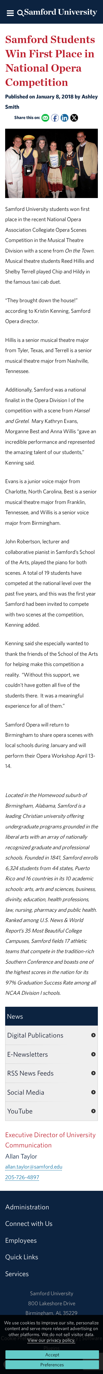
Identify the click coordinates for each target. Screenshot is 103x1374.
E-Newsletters (27, 1054)
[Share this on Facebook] (55, 118)
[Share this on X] (74, 118)
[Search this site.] (20, 12)
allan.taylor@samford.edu (33, 1166)
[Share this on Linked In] (64, 118)
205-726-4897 (22, 1177)
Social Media (25, 1092)
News (15, 1016)
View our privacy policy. (51, 1340)
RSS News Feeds (30, 1073)
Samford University (51, 1293)
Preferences (52, 1364)
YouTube (20, 1111)
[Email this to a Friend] (45, 118)
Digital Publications (35, 1035)
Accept (52, 1354)
